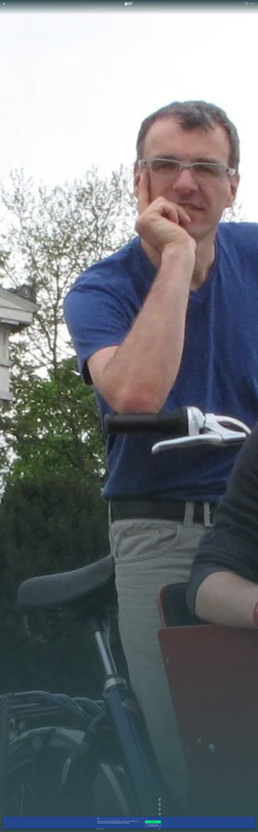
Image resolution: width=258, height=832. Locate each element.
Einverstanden (153, 821)
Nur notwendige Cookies (153, 825)
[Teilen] (159, 814)
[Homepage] (129, 3)
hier (128, 823)
